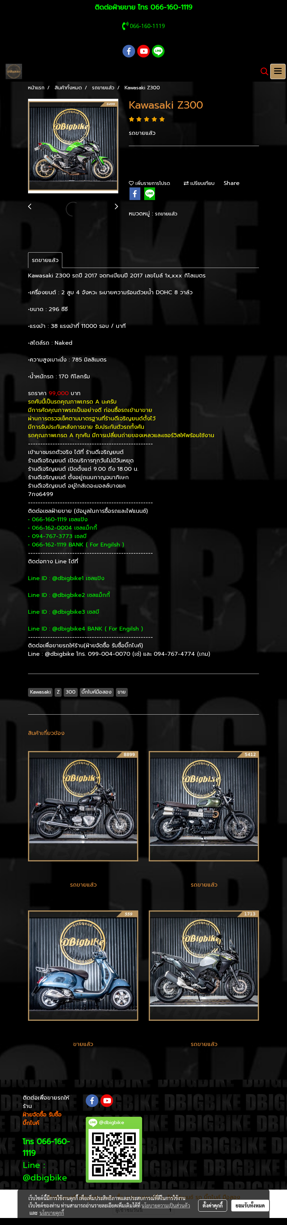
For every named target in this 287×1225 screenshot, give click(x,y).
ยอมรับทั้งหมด (250, 1205)
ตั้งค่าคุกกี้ (213, 1205)
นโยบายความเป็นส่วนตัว (165, 1205)
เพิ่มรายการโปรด (152, 183)
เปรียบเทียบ (202, 183)
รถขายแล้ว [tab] (45, 260)
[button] (262, 71)
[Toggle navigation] (278, 71)
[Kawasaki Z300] (73, 146)
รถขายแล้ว (166, 214)
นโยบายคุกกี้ (52, 1213)
